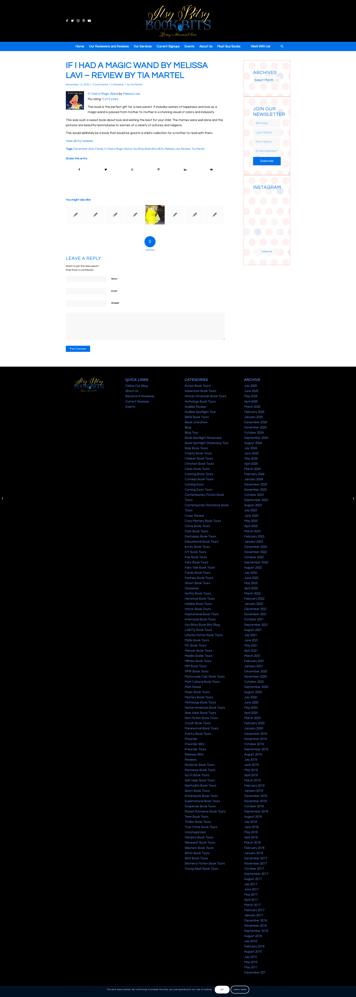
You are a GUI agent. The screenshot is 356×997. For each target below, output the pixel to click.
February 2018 (254, 848)
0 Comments (100, 84)
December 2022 (83, 148)
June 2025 (251, 391)
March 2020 (252, 718)
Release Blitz (194, 754)
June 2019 (251, 765)
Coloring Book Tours (199, 474)
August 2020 (253, 692)
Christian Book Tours (199, 463)
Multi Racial (193, 687)
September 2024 (256, 438)
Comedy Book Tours (199, 479)
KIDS (160, 148)
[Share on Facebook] (79, 169)
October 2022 (254, 557)
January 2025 (253, 417)
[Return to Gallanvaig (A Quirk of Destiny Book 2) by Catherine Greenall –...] (3, 498)
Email (114, 291)
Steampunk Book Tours (201, 796)
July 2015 (250, 957)
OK (222, 989)
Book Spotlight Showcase (203, 438)
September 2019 (256, 749)
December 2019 (255, 733)
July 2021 (250, 635)
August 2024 (253, 443)
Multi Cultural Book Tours (202, 681)
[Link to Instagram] (78, 21)
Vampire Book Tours (199, 837)
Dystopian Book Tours (200, 536)
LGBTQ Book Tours (198, 630)
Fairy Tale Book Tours (200, 567)
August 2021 (253, 630)
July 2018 (250, 822)
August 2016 (253, 936)
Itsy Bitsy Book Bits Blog (202, 624)
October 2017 (254, 868)
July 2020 (250, 697)
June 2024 (251, 453)
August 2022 (253, 567)
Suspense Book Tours (200, 806)
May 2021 (251, 645)
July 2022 (250, 572)
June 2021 (251, 640)
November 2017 (255, 863)
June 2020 (251, 702)
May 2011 (251, 967)
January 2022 (253, 604)
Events (130, 406)
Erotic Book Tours (197, 547)
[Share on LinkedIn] (185, 169)
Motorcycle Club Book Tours (205, 676)
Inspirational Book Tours (202, 614)
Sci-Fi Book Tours (197, 775)
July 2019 (250, 759)
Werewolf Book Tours (200, 842)
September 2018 (256, 811)
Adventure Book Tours (200, 391)
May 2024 (251, 458)
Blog (188, 427)
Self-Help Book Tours (200, 780)
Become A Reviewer (139, 396)
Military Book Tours (198, 661)
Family (99, 148)
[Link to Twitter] (72, 21)
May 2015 (251, 962)
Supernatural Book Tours (202, 801)
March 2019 (252, 780)
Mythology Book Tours (200, 702)
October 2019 (254, 744)
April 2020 (251, 713)
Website (115, 303)
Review (185, 148)
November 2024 (255, 427)
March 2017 (252, 905)
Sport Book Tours (197, 790)
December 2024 (255, 422)
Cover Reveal (194, 515)
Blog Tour (191, 432)
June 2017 (251, 889)
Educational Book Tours (201, 541)
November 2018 (255, 801)
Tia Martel (136, 84)
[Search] (280, 46)
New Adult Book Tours (200, 713)
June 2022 (251, 578)
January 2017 (253, 915)
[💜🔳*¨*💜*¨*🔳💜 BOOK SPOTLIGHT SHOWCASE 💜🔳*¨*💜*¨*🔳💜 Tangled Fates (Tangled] (274, 227)
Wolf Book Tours (196, 858)
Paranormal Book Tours (201, 728)
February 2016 (254, 946)
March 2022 (252, 593)
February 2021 (254, 661)
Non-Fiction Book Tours (201, 718)
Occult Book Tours (198, 723)
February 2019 (254, 785)
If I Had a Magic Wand (118, 148)
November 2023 (255, 489)
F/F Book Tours (195, 552)
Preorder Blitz (195, 744)
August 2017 (253, 879)
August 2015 (253, 951)
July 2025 (250, 386)
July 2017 (250, 884)
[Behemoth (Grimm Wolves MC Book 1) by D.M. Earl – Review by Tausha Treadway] (214, 214)
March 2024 (252, 469)
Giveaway (192, 588)
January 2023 (253, 541)
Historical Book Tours (200, 598)
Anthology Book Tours (200, 401)
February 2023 (254, 536)
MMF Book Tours (197, 671)
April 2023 (251, 526)
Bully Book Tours (196, 448)
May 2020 (251, 707)
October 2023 (254, 495)
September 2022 (256, 562)
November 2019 (255, 739)
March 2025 (252, 406)
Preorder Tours (195, 749)
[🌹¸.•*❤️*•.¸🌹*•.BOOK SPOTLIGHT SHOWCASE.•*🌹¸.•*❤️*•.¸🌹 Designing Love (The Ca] (259, 241)
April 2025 (251, 401)
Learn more (239, 989)
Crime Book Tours (197, 526)
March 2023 (252, 531)
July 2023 (250, 510)
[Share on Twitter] (106, 169)
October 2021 (254, 619)
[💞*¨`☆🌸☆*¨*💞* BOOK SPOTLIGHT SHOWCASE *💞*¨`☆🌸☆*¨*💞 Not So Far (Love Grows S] (259, 227)
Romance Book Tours (200, 770)
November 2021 (255, 614)
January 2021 (253, 666)
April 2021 (251, 650)
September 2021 (256, 624)
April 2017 (251, 900)
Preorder (191, 739)
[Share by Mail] (211, 169)
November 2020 (255, 676)
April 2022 (251, 588)
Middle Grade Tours (198, 656)
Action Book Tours (198, 386)
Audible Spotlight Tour (200, 412)
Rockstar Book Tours (200, 765)
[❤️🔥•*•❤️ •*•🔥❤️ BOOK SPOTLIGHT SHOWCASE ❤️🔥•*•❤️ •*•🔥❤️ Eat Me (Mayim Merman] (274, 241)
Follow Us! (267, 251)
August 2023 (253, 505)
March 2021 (252, 656)
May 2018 (251, 832)
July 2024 (250, 448)
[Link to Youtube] (89, 21)
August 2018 (253, 816)
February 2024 (254, 474)
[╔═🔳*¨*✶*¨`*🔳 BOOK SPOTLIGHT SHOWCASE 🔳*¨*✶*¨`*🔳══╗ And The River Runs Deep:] (259, 198)
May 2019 (251, 770)
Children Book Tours (199, 458)
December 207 (254, 972)
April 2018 (251, 837)
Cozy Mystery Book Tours (203, 521)
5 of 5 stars (110, 99)
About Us (132, 391)
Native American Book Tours (205, 707)
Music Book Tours (197, 692)
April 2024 (251, 463)
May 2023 (251, 521)
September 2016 (256, 931)
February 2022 (254, 598)
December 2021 (255, 609)
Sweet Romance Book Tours (205, 811)
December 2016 (255, 920)
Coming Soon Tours (198, 489)
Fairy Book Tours (196, 562)
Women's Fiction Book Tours (205, 863)
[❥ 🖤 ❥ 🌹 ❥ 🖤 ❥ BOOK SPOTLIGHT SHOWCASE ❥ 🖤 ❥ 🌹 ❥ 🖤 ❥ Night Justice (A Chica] (274, 198)
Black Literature (196, 422)
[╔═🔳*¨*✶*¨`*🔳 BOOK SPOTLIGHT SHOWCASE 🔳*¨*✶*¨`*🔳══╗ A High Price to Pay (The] (259, 212)
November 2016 (255, 925)
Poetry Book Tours (198, 733)
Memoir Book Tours (198, 650)
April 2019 (251, 775)
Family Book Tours (198, 572)
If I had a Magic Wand (103, 93)
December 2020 (255, 671)
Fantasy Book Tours (199, 578)
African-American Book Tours (205, 396)
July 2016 (250, 941)
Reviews (118, 84)
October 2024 (254, 432)
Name (115, 278)
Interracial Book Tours (200, 619)
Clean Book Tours (197, 469)
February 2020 (254, 723)
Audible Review (195, 406)
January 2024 (253, 479)
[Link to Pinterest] (83, 21)
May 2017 (251, 894)
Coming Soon (194, 484)
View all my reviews (79, 141)
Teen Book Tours (197, 816)
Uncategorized (195, 832)
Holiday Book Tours (198, 604)
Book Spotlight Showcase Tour (207, 443)
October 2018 (254, 806)
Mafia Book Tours (197, 640)
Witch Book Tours (197, 853)
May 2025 (251, 396)
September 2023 (256, 500)
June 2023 (251, 515)
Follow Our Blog (136, 386)
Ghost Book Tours (197, 583)
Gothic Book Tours (198, 593)
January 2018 (253, 853)
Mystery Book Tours (199, 697)
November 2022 (255, 552)
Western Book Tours (199, 848)
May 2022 (251, 583)
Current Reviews (137, 401)
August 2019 (253, 754)
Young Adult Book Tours (202, 868)
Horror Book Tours (198, 609)
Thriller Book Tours (198, 822)
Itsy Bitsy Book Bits (144, 148)
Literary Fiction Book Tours (204, 635)
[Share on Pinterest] (159, 169)
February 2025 (254, 412)
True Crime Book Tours (201, 827)
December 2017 (255, 858)
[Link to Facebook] (67, 21)
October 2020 (254, 681)
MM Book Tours (196, 666)
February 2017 (254, 910)
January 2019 (253, 790)
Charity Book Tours (198, 453)
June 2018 (251, 827)
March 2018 (252, 842)
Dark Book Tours (196, 531)
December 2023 (255, 484)
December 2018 (255, 796)
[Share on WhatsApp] (132, 169)
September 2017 (256, 874)
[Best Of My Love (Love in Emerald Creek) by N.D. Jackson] (155, 214)
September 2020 (256, 687)
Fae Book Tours (196, 557)
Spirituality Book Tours (200, 785)
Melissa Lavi (131, 93)
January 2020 (253, 728)
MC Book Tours (195, 645)
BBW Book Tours (197, 417)
